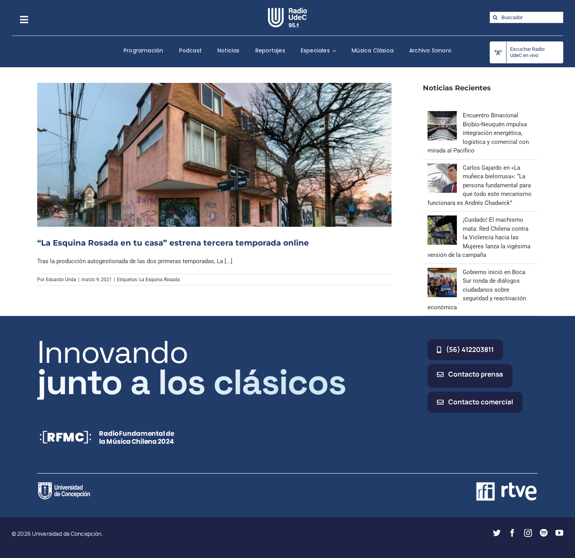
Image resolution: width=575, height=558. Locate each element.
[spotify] (544, 533)
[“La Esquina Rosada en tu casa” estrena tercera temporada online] (214, 155)
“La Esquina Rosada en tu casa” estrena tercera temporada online (173, 243)
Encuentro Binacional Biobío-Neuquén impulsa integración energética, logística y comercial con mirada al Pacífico (478, 133)
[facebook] (512, 533)
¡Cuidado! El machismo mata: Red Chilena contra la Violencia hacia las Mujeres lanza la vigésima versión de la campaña (479, 237)
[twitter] (497, 533)
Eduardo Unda (61, 279)
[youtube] (559, 533)
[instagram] (528, 533)
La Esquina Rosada (159, 279)
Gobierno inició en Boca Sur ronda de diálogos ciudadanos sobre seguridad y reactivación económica (477, 290)
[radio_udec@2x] (287, 10)
